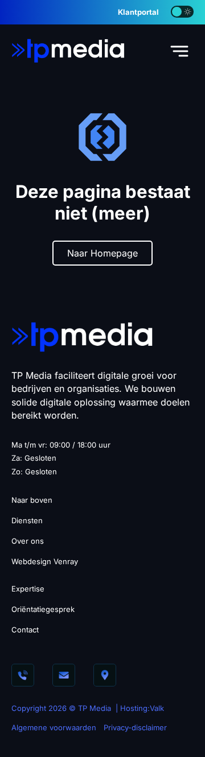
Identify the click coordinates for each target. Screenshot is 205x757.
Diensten (27, 520)
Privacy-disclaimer (135, 727)
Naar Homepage (102, 253)
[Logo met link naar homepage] (68, 50)
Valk (157, 708)
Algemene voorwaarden (53, 727)
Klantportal (138, 11)
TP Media (94, 708)
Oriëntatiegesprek (43, 609)
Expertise (27, 588)
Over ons (27, 540)
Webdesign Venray (44, 561)
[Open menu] (179, 50)
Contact (25, 629)
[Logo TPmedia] (82, 336)
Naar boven (31, 499)
